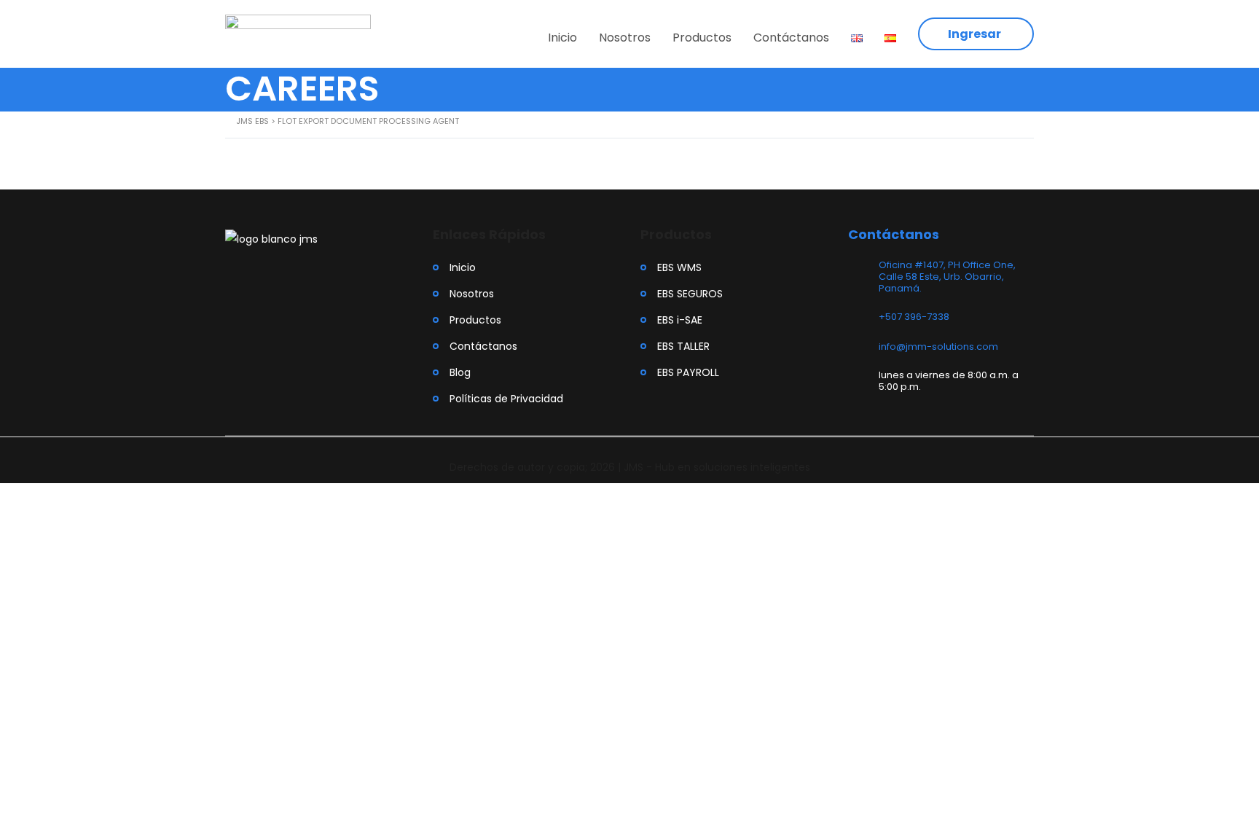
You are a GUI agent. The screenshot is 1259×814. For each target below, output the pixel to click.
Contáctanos (791, 37)
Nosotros (625, 37)
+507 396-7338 (914, 317)
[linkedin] (275, 277)
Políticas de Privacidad (506, 398)
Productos (702, 37)
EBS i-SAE (679, 320)
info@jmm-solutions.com (938, 346)
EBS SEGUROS (690, 293)
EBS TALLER (683, 346)
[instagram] (233, 277)
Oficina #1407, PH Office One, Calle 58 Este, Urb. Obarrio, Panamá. (947, 276)
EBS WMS (679, 267)
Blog (460, 372)
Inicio (562, 37)
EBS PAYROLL (688, 372)
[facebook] (253, 277)
